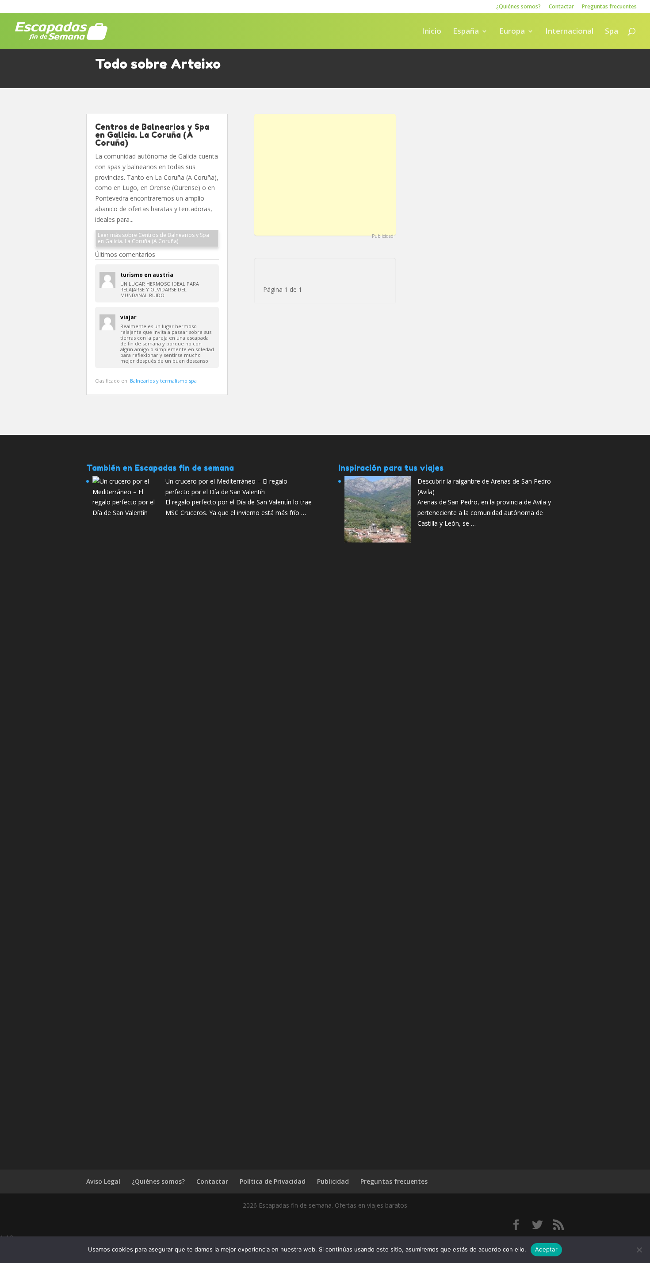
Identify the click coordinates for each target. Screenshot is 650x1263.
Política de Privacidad (273, 1181)
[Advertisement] (325, 173)
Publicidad (383, 236)
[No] (639, 1249)
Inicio (431, 32)
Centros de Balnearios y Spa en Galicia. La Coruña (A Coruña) (152, 134)
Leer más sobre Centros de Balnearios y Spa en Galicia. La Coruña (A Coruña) (153, 238)
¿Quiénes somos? (518, 7)
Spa (611, 32)
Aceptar (546, 1249)
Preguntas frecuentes (609, 7)
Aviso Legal (103, 1181)
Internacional (569, 32)
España (466, 32)
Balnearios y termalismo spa (163, 380)
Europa (512, 32)
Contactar (561, 7)
